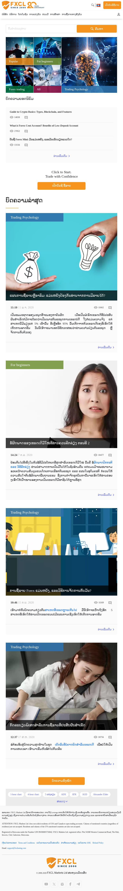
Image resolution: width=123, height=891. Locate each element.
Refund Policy (98, 843)
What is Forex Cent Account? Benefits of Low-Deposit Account (44, 125)
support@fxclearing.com (16, 848)
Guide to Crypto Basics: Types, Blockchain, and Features (41, 111)
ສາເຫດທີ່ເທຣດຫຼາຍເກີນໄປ (61, 610)
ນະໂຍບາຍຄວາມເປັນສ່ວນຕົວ (48, 843)
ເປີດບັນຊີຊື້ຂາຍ (112, 5)
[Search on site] (92, 5)
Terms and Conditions (26, 843)
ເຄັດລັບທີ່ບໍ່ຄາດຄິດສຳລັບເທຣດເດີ (74, 744)
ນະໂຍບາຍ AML (84, 843)
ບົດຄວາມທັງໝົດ (61, 780)
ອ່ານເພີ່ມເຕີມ (60, 156)
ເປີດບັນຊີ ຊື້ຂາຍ (61, 185)
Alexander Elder (100, 794)
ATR (74, 794)
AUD (84, 794)
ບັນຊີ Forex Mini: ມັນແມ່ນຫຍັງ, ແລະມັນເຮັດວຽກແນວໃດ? (41, 139)
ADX (63, 794)
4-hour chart (33, 794)
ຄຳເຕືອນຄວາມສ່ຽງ (68, 843)
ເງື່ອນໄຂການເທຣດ (9, 843)
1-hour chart (16, 794)
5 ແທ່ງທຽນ (50, 794)
